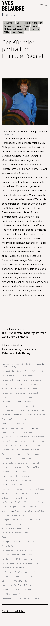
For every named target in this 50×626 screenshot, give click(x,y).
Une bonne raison (22, 493)
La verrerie (15, 397)
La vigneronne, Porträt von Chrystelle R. (18, 572)
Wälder (6, 32)
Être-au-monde (8, 454)
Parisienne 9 (7, 384)
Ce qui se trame (8, 406)
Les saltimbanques (37, 462)
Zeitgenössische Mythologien (29, 22)
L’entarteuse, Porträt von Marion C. (16, 585)
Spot (19, 401)
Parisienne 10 (35, 380)
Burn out (40, 563)
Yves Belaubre (13, 611)
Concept (39, 432)
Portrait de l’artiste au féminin (14, 462)
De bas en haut (8, 401)
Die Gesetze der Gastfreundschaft (16, 476)
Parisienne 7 (33, 384)
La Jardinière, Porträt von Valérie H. (17, 532)
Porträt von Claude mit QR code (15, 594)
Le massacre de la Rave (12, 524)
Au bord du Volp (24, 454)
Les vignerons (21, 380)
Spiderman (35, 406)
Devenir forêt (7, 419)
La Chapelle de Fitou (10, 375)
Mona (26, 371)
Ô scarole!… (33, 515)
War (38, 445)
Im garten (6, 467)
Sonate (5, 397)
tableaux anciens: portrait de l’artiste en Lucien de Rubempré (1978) (23, 365)
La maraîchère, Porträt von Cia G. (16, 567)
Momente (35, 29)
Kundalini (27, 423)
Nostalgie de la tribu (10, 410)
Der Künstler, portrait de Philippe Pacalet (19, 506)
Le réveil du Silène (23, 419)
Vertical (35, 428)
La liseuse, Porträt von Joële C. (15, 580)
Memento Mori (8, 546)
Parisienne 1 (33, 393)
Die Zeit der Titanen (31, 598)
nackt (34, 26)
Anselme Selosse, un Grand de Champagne (20, 554)
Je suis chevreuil (38, 436)
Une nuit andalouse (10, 458)
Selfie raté (25, 428)
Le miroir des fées (29, 397)
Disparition (32, 441)
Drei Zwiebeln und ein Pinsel (13, 515)
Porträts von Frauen (12, 26)
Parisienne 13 (37, 371)
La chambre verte (21, 436)
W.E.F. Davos (38, 493)
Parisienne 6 (7, 388)
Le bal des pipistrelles (30, 449)
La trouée (6, 414)
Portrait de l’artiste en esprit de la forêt (18, 445)
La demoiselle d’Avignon (12, 371)
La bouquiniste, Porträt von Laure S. (17, 550)
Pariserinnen (17, 32)
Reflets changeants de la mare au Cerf (29, 414)
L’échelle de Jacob (9, 432)
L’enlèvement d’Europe (11, 598)
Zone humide (25, 458)
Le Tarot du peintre (10, 428)
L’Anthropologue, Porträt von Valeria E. (18, 559)
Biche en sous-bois (10, 449)
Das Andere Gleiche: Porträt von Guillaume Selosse (23, 489)
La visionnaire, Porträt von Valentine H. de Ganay (22, 502)
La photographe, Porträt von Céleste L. (18, 576)
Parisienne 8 (20, 384)
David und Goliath (9, 484)
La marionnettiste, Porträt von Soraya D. (19, 589)
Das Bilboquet (25, 484)
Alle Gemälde (9, 22)
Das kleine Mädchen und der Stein (26, 519)
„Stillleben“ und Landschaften (16, 29)
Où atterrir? (7, 441)
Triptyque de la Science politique (15, 528)
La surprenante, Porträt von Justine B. (18, 541)
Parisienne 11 (7, 380)
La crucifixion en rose (11, 471)
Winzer (26, 26)
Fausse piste (19, 441)
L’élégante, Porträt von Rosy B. (15, 498)
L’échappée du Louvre (11, 423)
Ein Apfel (5, 519)
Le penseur (37, 454)
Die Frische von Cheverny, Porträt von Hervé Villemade (24, 511)
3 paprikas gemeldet (10, 537)
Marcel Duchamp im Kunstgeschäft (17, 480)
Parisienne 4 (33, 388)
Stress (42, 441)
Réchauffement (26, 432)
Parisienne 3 (7, 393)
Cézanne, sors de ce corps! (32, 410)
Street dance (7, 493)
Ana (24, 471)
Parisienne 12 (27, 375)
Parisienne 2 (20, 393)
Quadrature (6, 436)
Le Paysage (28, 401)
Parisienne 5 (20, 388)
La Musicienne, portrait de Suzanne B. (18, 563)
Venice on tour (19, 467)
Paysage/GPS (33, 467)
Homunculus (23, 406)
